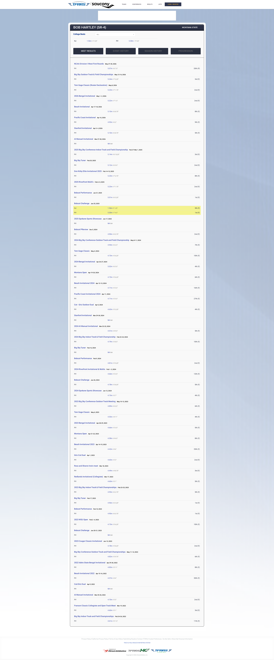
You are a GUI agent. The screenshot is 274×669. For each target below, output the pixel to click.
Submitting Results (130, 639)
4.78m (110, 385)
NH (109, 144)
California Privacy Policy (100, 639)
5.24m (110, 79)
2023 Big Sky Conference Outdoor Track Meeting (94, 401)
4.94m (110, 245)
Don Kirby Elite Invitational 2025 (88, 171)
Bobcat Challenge (81, 203)
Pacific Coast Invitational (85, 117)
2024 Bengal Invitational (84, 261)
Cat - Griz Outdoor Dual (84, 305)
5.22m (110, 101)
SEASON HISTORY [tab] (153, 51)
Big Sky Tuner (80, 160)
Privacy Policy (86, 639)
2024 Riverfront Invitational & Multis (89, 369)
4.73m (110, 256)
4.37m (110, 578)
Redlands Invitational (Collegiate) (88, 477)
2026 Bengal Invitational (84, 96)
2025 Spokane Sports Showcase (88, 219)
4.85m (110, 567)
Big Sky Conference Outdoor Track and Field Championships (99, 552)
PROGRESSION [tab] (186, 51)
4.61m (110, 621)
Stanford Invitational (83, 128)
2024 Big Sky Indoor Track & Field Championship (94, 337)
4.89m (110, 406)
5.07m (110, 68)
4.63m (110, 309)
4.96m (110, 503)
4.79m (110, 342)
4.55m (110, 417)
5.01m (110, 197)
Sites (120, 639)
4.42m (110, 449)
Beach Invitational (82, 107)
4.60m (110, 481)
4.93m (110, 122)
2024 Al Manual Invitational (86, 326)
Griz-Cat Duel (80, 455)
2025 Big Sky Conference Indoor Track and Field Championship (101, 150)
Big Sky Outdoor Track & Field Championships (93, 74)
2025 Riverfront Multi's (83, 182)
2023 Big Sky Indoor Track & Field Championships (95, 487)
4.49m (110, 471)
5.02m (110, 266)
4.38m (110, 438)
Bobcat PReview (81, 229)
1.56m (89, 41)
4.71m (110, 288)
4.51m (110, 331)
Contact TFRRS (142, 639)
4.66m (110, 374)
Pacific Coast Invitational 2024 (87, 294)
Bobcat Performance (83, 193)
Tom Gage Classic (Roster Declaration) (90, 85)
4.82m (110, 557)
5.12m (110, 165)
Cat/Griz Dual (80, 584)
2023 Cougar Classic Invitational (88, 541)
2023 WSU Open (81, 519)
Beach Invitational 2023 (84, 444)
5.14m (110, 154)
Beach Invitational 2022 (84, 573)
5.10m (110, 111)
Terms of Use (113, 639)
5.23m (110, 90)
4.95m (110, 492)
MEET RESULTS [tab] (88, 51)
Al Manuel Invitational (83, 139)
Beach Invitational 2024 (84, 283)
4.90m (110, 234)
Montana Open (80, 272)
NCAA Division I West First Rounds (89, 64)
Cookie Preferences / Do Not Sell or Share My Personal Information (171, 639)
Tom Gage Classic (82, 251)
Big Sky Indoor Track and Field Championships (94, 616)
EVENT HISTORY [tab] (121, 51)
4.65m (110, 460)
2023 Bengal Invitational (84, 423)
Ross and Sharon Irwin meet (86, 466)
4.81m (110, 363)
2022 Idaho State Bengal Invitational (89, 562)
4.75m (110, 395)
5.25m (110, 176)
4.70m (110, 600)
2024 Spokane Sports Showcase (88, 390)
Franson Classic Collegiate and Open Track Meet (95, 605)
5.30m (131, 41)
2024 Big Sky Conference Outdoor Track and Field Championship (101, 240)
